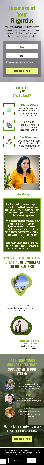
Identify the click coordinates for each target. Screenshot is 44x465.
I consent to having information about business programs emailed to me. (21, 63)
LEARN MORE (16, 460)
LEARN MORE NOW (22, 70)
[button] (22, 439)
